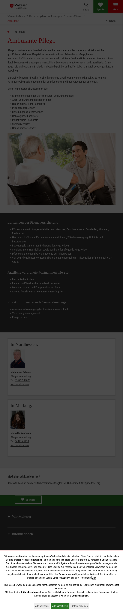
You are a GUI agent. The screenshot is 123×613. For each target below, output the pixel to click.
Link (94, 577)
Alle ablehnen (42, 605)
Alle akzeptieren (60, 605)
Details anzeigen (80, 605)
